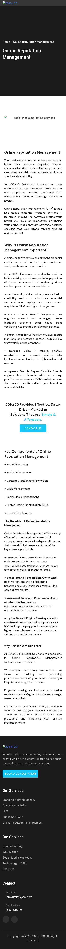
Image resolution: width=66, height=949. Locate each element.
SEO (5, 811)
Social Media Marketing (18, 857)
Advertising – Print (14, 805)
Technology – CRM (15, 863)
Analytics (8, 869)
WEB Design (10, 851)
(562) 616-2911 (15, 910)
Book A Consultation (20, 773)
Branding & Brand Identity (19, 799)
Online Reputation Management (23, 822)
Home (6, 41)
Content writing (13, 846)
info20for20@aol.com (19, 897)
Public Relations (13, 817)
